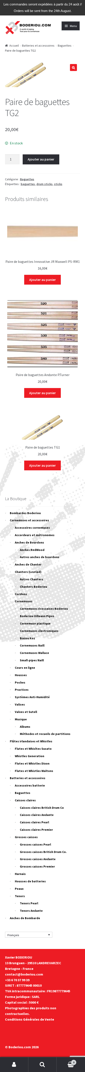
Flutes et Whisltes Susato (33, 749)
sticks (58, 184)
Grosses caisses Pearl (35, 844)
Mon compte (14, 1064)
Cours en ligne (25, 668)
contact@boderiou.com (24, 974)
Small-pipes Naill (32, 660)
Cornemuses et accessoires (29, 520)
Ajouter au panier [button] (42, 279)
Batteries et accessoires (38, 45)
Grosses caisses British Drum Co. (43, 852)
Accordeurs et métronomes (34, 535)
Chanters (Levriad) (28, 572)
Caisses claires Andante (37, 815)
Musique (21, 719)
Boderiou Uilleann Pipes (37, 616)
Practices (22, 690)
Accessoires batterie (30, 785)
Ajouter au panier (41, 159)
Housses (21, 675)
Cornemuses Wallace (34, 653)
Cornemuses (23, 601)
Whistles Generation (29, 756)
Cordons (21, 594)
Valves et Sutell (26, 712)
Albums (25, 727)
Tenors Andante (31, 911)
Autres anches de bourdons (39, 557)
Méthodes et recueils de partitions (45, 734)
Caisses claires (25, 800)
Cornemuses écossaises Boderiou (44, 609)
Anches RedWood (32, 550)
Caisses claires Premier (36, 830)
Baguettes (64, 45)
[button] (73, 67)
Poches (20, 682)
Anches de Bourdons (29, 542)
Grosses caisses (26, 837)
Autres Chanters (31, 579)
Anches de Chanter (28, 564)
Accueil (14, 45)
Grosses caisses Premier (37, 866)
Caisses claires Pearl (34, 822)
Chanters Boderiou (33, 587)
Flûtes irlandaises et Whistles (31, 741)
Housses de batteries (30, 881)
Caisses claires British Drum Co (42, 808)
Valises (20, 704)
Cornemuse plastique (35, 623)
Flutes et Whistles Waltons (34, 771)
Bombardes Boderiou (25, 513)
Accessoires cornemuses (32, 528)
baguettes (28, 184)
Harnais (20, 874)
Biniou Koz (27, 638)
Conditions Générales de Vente (29, 1019)
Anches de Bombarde (25, 918)
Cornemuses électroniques (39, 631)
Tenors (20, 896)
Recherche (42, 1064)
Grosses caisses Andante (38, 859)
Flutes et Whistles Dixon (32, 763)
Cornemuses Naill (32, 645)
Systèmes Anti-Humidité (32, 697)
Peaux (19, 889)
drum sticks (44, 184)
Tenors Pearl (29, 903)
